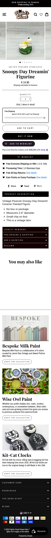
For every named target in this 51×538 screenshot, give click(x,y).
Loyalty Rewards (15, 229)
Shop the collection (17, 418)
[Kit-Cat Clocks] (25, 437)
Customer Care (12, 483)
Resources (9, 490)
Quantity (25, 94)
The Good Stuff (12, 498)
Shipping (17, 85)
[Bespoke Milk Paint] (25, 328)
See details (32, 172)
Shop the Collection (17, 474)
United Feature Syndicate (25, 67)
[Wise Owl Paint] (25, 381)
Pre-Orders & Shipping (18, 235)
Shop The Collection (17, 362)
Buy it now (25, 136)
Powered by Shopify (25, 536)
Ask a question (13, 240)
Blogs (6, 506)
